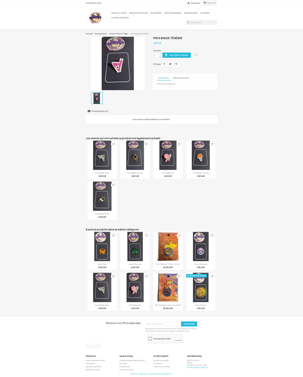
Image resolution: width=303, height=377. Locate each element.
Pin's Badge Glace (102, 173)
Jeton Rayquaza (135, 264)
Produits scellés (138, 13)
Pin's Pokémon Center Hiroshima (168, 305)
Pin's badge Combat (201, 173)
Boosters (156, 13)
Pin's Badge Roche (102, 214)
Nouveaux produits (93, 366)
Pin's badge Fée (168, 173)
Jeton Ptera (102, 264)
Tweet (170, 64)
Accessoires (191, 13)
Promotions (90, 363)
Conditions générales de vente (132, 360)
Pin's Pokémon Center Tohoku (168, 264)
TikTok (98, 346)
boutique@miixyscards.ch (197, 367)
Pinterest (176, 64)
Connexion (157, 363)
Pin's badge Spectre (135, 173)
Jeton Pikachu (200, 305)
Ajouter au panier (176, 55)
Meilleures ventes (93, 369)
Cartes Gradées (172, 13)
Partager (164, 64)
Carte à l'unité (119, 13)
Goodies (205, 13)
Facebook (88, 346)
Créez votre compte (161, 366)
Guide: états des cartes (95, 360)
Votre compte (160, 356)
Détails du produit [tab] (181, 78)
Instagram (93, 346)
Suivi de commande (161, 360)
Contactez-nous (93, 3)
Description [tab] (164, 78)
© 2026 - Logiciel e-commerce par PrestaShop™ (151, 374)
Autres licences (120, 17)
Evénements (125, 366)
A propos (123, 363)
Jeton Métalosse (201, 264)
